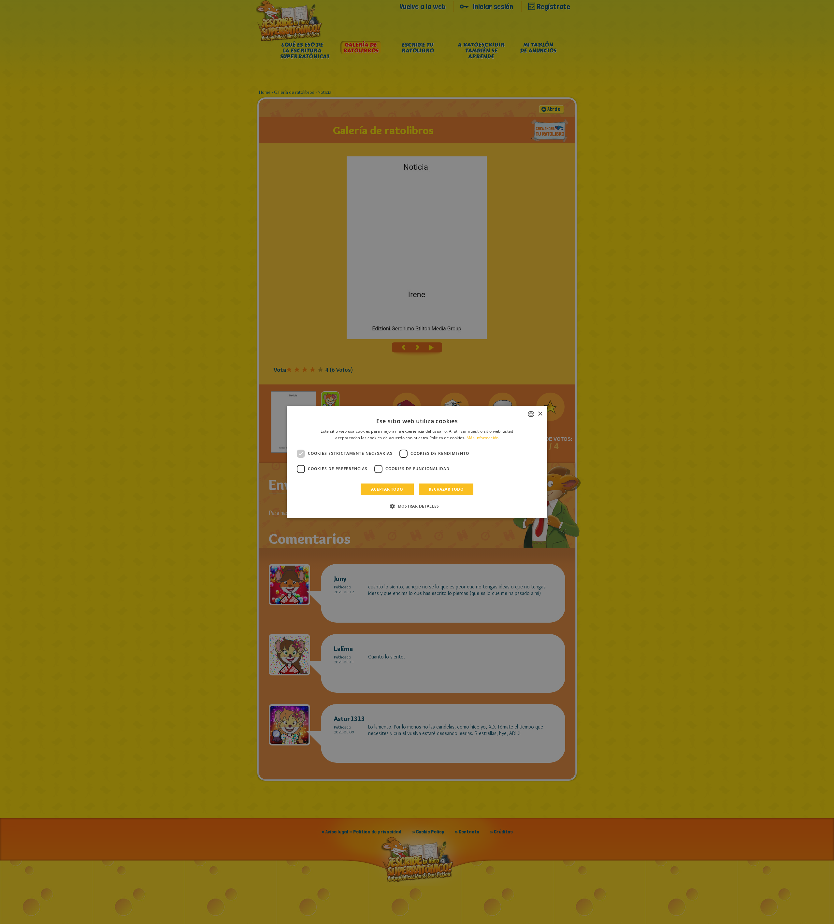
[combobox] (531, 414)
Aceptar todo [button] (387, 489)
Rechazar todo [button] (446, 489)
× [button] (540, 413)
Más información (483, 437)
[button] (417, 506)
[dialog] (417, 462)
